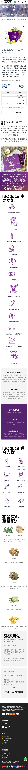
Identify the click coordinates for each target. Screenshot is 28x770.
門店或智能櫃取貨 (8, 738)
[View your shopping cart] (25, 2)
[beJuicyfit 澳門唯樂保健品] (8, 2)
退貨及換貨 (6, 736)
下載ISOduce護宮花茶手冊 (14, 692)
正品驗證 (6, 740)
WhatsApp (6, 755)
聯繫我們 (6, 757)
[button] (20, 1)
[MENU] (1, 2)
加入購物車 (18, 112)
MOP (17, 1)
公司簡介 (6, 723)
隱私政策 (4, 762)
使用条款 (14, 762)
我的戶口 (6, 743)
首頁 (2, 19)
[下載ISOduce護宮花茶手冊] (14, 688)
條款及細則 (9, 762)
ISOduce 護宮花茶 (10, 19)
